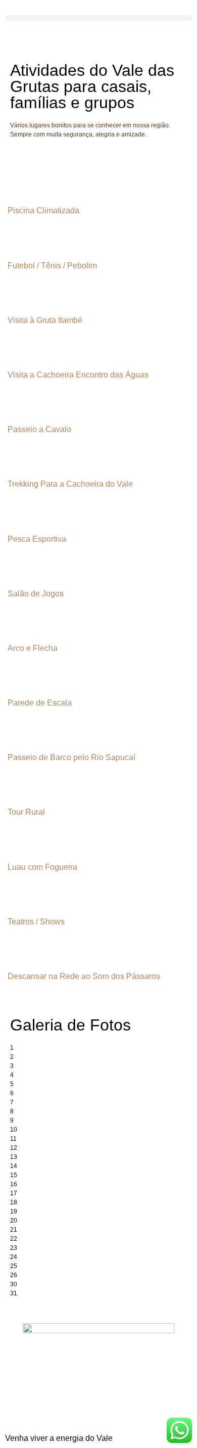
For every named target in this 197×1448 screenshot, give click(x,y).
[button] (98, 18)
